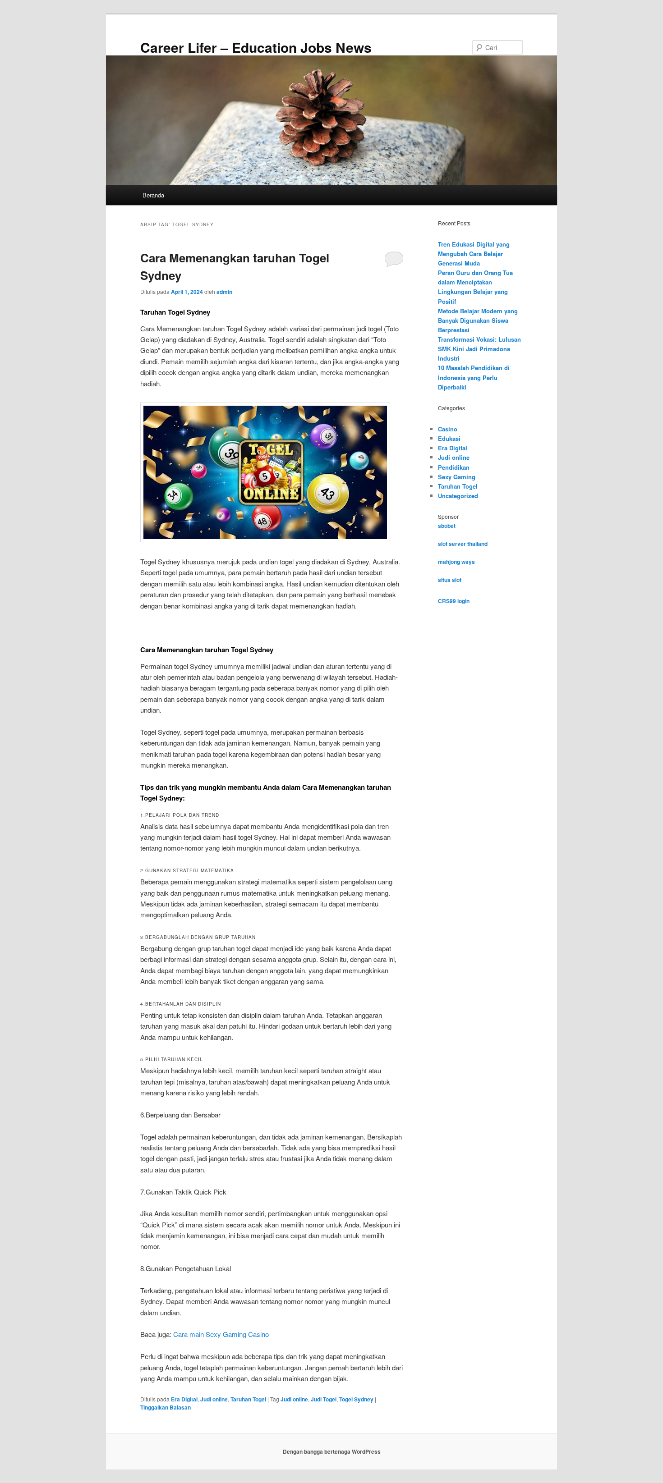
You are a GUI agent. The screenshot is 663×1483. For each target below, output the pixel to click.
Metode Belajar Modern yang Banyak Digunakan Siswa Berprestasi (478, 320)
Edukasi (449, 438)
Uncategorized (458, 495)
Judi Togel (323, 1399)
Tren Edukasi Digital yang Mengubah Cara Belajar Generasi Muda (474, 253)
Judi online (214, 1399)
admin (224, 292)
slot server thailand (463, 544)
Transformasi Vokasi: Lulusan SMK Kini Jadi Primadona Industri (479, 348)
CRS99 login (454, 601)
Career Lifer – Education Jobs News (256, 47)
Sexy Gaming (456, 476)
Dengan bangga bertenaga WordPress (332, 1451)
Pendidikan (454, 467)
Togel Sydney (356, 1399)
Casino (447, 429)
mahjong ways (456, 562)
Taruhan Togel (248, 1399)
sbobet (447, 526)
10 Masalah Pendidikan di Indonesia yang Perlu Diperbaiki (474, 377)
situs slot (449, 580)
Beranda (153, 195)
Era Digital (184, 1399)
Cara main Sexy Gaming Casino (221, 1334)
